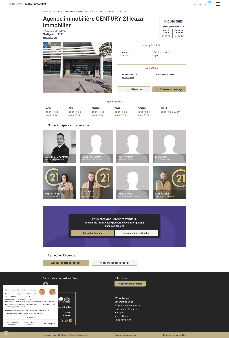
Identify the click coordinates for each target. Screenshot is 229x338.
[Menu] (218, 4)
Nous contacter (122, 319)
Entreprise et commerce (127, 305)
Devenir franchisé (123, 301)
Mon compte (203, 4)
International (121, 316)
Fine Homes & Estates (126, 308)
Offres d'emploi (122, 298)
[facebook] (45, 284)
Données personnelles (125, 335)
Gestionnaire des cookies (174, 335)
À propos (119, 312)
